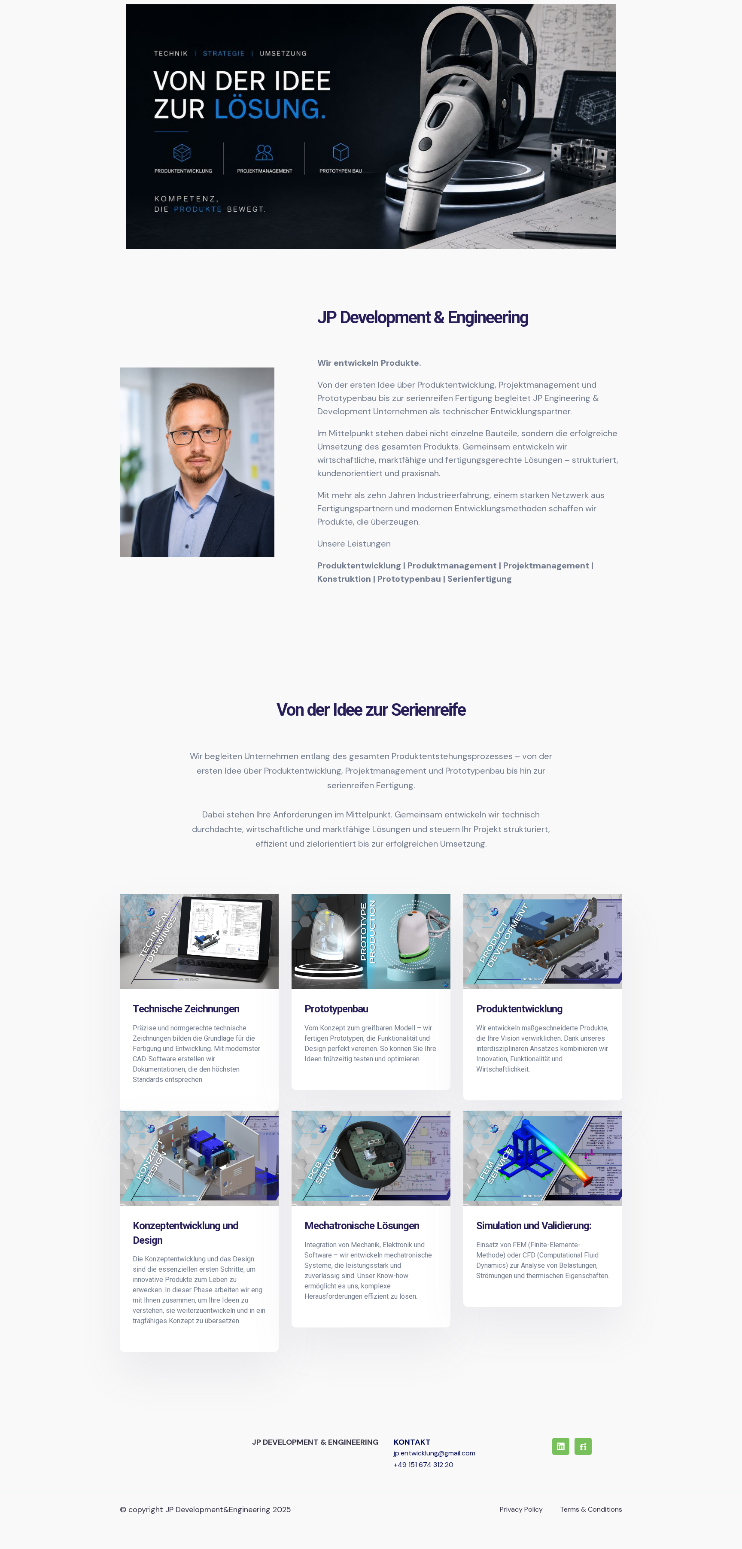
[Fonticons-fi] (583, 1446)
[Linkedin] (560, 1446)
